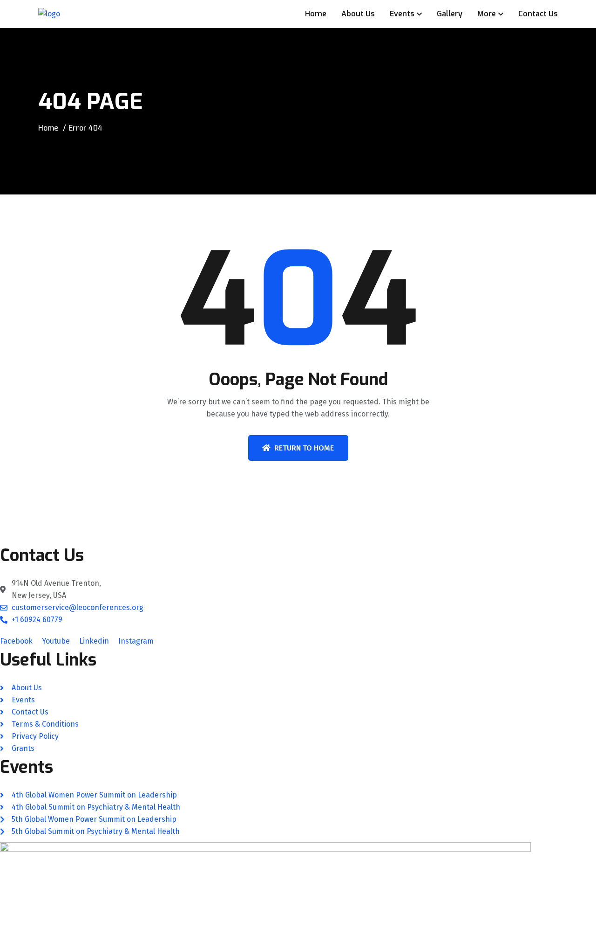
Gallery (449, 14)
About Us (358, 14)
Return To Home (304, 448)
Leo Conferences (78, 945)
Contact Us (538, 14)
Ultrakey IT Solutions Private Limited (311, 945)
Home (315, 14)
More (486, 14)
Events (402, 14)
